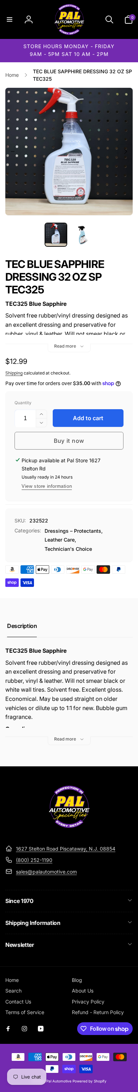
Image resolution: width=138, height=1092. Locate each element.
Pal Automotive (58, 1081)
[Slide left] (12, 151)
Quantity (23, 402)
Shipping (14, 373)
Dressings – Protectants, (74, 531)
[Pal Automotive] (69, 831)
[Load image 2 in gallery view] (82, 234)
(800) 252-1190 (34, 860)
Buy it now (69, 440)
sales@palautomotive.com (46, 872)
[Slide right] (125, 151)
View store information (47, 486)
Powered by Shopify (90, 1081)
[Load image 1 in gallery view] (56, 234)
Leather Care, (60, 540)
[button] (9, 19)
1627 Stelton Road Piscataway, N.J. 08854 (65, 849)
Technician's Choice (68, 549)
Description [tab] (22, 625)
